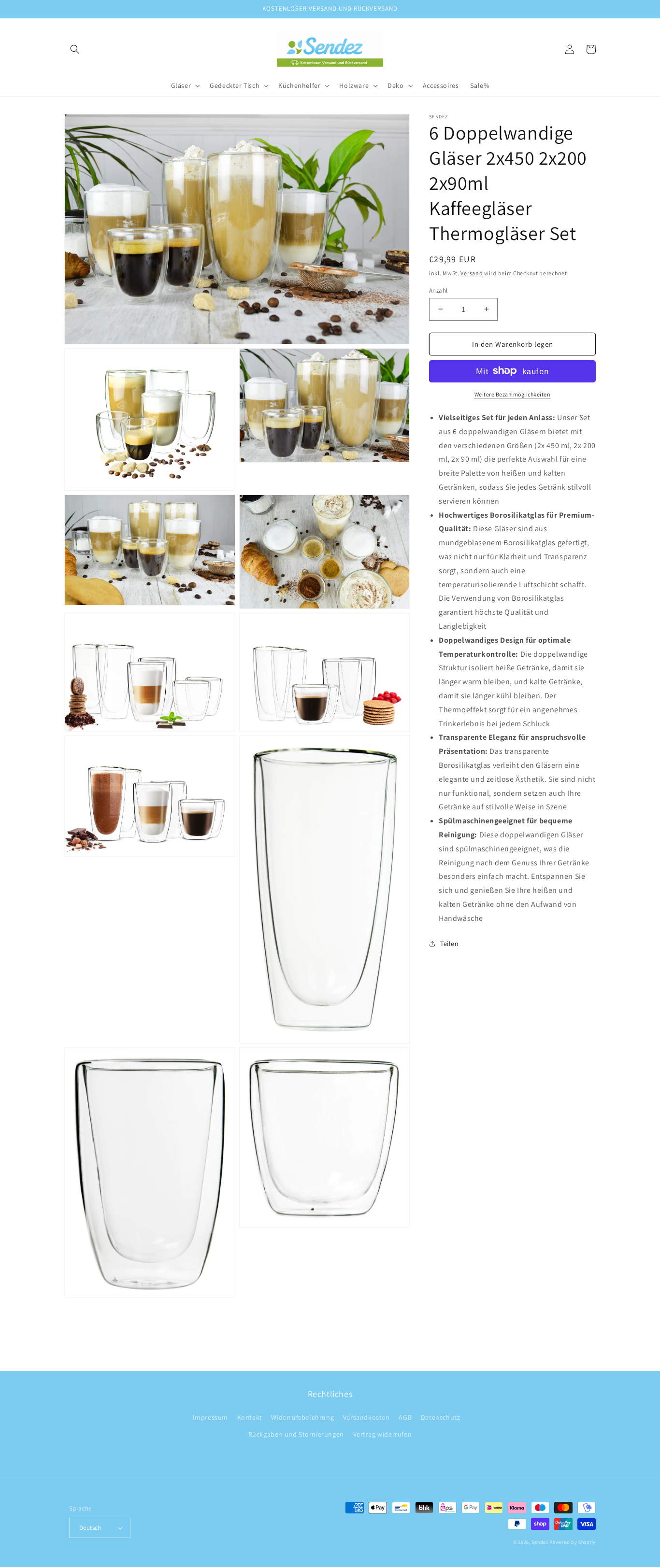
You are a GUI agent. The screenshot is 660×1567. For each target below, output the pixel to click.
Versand (471, 273)
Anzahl (438, 290)
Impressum (210, 1417)
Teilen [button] (449, 943)
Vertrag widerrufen (382, 1434)
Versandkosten (366, 1417)
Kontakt (249, 1417)
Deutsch (90, 1528)
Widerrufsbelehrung (302, 1417)
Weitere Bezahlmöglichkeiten (512, 393)
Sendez (539, 1542)
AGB (405, 1417)
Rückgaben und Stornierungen (296, 1434)
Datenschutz (440, 1417)
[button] (75, 49)
